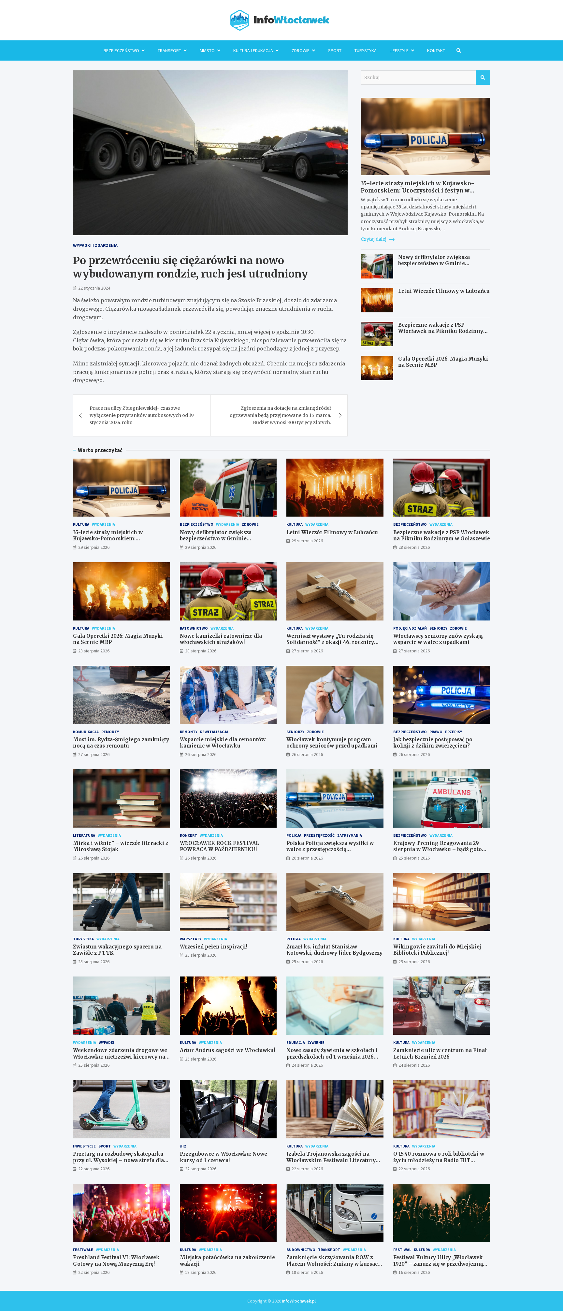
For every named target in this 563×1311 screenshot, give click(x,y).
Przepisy (453, 731)
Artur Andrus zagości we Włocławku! (227, 1050)
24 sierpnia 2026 (307, 1065)
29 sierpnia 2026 (93, 547)
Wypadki (106, 1042)
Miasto (207, 50)
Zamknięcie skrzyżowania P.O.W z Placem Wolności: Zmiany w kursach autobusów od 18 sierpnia (333, 1263)
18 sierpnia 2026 (200, 1272)
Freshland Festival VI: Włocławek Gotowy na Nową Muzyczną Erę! (116, 1260)
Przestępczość (319, 835)
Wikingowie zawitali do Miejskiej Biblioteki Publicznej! (437, 950)
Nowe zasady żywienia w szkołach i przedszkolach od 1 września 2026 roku (332, 1056)
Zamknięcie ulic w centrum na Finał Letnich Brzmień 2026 (440, 1053)
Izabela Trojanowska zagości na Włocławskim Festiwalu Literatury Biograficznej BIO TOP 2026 (331, 1160)
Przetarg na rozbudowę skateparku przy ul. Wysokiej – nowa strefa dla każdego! (118, 1160)
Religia (293, 938)
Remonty (110, 731)
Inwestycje (84, 1146)
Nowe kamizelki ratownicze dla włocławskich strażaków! (221, 639)
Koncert (188, 835)
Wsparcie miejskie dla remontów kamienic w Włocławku (223, 742)
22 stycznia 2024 (94, 288)
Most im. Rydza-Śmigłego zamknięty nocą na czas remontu (121, 742)
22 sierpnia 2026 (93, 1169)
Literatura (84, 835)
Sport (334, 50)
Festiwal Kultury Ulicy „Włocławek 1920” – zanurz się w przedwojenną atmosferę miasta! (438, 1263)
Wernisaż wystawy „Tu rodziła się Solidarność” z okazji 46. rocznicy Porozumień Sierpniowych (330, 642)
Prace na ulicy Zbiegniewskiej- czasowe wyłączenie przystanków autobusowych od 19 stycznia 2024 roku (142, 415)
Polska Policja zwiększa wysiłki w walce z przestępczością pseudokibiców (330, 849)
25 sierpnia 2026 (414, 858)
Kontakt (436, 50)
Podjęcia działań (410, 628)
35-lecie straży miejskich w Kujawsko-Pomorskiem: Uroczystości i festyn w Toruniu (417, 190)
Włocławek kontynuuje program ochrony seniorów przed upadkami (332, 742)
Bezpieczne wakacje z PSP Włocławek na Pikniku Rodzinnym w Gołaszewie (443, 331)
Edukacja (295, 1042)
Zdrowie (301, 50)
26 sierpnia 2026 (200, 754)
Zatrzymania (349, 835)
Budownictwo (300, 1249)
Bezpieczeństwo (121, 50)
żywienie (316, 1042)
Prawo (435, 731)
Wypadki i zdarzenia (95, 245)
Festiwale (83, 1249)
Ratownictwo (194, 628)
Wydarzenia (103, 524)
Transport (169, 50)
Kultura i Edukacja (253, 50)
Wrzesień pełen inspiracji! (213, 947)
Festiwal (402, 1249)
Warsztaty (190, 938)
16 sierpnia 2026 (414, 1272)
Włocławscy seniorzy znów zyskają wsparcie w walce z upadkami (438, 639)
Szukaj (483, 77)
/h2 (183, 1146)
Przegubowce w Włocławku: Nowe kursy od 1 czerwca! (223, 1157)
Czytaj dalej (374, 239)
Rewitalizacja (214, 731)
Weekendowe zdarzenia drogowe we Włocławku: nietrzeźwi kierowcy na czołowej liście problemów (120, 1056)
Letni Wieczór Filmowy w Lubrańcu (444, 291)
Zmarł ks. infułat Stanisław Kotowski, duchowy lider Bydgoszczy (334, 950)
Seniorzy (438, 628)
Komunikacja (86, 731)
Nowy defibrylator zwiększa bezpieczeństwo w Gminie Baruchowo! (434, 263)
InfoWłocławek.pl (299, 1301)
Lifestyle (399, 50)
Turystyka (365, 50)
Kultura (81, 524)
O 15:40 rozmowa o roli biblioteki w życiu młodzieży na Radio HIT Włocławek (438, 1160)
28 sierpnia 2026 (414, 547)
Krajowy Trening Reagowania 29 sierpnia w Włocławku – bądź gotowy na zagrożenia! (441, 849)
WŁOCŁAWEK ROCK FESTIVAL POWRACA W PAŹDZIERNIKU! (219, 846)
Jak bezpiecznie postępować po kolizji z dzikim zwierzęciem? (432, 742)
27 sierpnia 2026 (307, 651)
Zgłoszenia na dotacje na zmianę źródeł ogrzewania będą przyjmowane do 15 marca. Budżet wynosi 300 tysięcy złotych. (280, 415)
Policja (293, 835)
